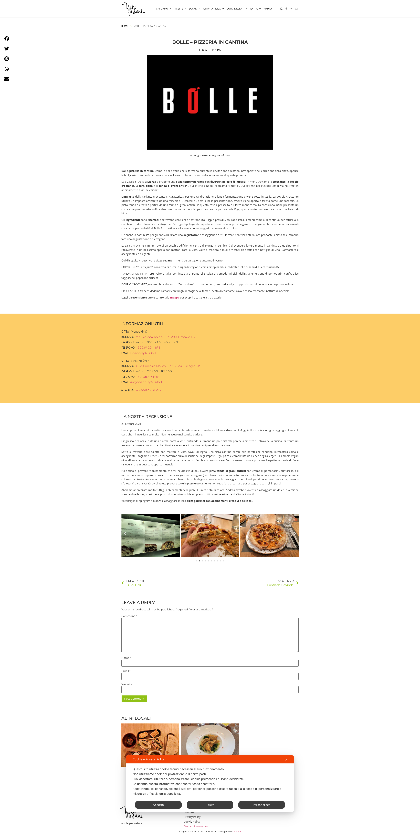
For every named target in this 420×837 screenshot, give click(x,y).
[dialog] (210, 783)
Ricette (178, 9)
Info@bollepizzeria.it (143, 353)
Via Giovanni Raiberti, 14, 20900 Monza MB (165, 336)
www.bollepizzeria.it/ (148, 389)
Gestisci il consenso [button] (196, 826)
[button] (125, 533)
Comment (129, 616)
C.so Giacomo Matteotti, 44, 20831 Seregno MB (168, 365)
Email (125, 671)
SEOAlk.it (236, 831)
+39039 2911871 (148, 347)
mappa (174, 297)
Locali (193, 9)
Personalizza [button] (261, 805)
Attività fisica (212, 9)
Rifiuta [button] (210, 805)
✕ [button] (286, 759)
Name (126, 658)
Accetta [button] (158, 805)
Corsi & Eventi (235, 9)
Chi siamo (162, 9)
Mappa (268, 9)
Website (126, 684)
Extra (254, 9)
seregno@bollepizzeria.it (146, 382)
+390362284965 (147, 376)
